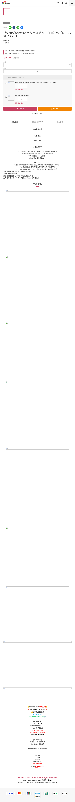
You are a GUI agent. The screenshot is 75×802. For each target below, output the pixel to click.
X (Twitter (37, 714)
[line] (10, 27)
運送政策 (37, 759)
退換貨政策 (21, 782)
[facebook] (13, 27)
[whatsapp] (17, 27)
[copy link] (21, 27)
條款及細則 (30, 782)
